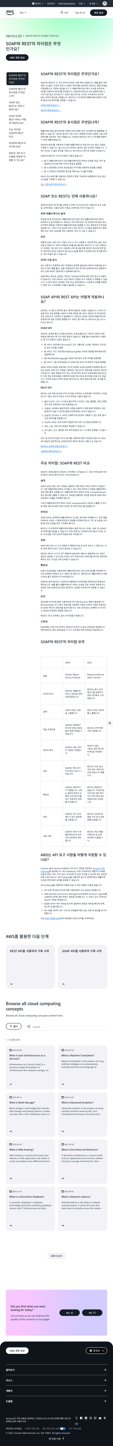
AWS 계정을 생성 (52, 918)
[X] (76, 1418)
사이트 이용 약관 (32, 1428)
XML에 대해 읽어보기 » (51, 110)
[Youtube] (100, 1418)
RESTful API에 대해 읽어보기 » (54, 446)
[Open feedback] (109, 723)
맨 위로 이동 (55, 1438)
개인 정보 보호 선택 (50, 1428)
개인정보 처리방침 (14, 1428)
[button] (98, 12)
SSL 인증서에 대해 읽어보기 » (54, 184)
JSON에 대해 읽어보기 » (51, 451)
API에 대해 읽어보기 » (50, 105)
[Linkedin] (86, 1418)
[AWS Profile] (104, 3)
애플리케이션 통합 (14, 35)
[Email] (76, 1424)
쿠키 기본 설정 (75, 1428)
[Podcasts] (105, 1418)
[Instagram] (90, 1418)
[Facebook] (81, 1418)
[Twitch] (95, 1418)
